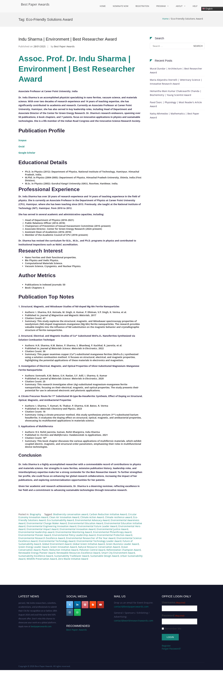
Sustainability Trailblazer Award (71, 555)
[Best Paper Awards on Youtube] (100, 604)
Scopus (22, 140)
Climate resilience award (118, 517)
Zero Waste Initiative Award (73, 558)
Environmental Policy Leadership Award (74, 535)
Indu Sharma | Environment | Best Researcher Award (67, 39)
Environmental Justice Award (112, 529)
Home (103, 6)
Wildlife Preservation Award (42, 558)
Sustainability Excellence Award (35, 555)
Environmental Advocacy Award (92, 520)
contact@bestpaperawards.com (131, 606)
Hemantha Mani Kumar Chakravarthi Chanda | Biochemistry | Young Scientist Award (175, 93)
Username (173, 602)
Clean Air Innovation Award (64, 517)
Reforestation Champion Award (123, 549)
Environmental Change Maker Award (47, 523)
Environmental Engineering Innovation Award (51, 526)
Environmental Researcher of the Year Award (90, 538)
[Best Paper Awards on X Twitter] (69, 604)
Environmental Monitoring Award (74, 532)
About (179, 6)
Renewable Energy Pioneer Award (36, 552)
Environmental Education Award (85, 523)
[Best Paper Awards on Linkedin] (77, 604)
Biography (35, 514)
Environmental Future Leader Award (97, 526)
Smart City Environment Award (118, 552)
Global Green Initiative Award (89, 544)
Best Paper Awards (35, 4)
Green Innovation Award (63, 546)
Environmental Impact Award (42, 529)
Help (195, 6)
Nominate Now (120, 6)
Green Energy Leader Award (33, 546)
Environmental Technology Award (57, 541)
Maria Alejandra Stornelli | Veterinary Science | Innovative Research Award (176, 81)
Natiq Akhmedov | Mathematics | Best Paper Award (174, 115)
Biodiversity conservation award (70, 514)
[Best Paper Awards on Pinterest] (85, 604)
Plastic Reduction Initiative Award (60, 549)
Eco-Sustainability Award (60, 520)
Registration (142, 6)
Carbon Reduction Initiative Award (108, 514)
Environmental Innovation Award (78, 529)
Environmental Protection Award (114, 535)
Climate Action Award (92, 517)
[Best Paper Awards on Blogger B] (92, 604)
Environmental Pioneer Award (34, 535)
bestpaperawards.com (41, 622)
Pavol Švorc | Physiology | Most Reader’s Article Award (176, 104)
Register (166, 645)
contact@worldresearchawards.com (133, 620)
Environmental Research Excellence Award (41, 538)
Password (173, 615)
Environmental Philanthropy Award (112, 532)
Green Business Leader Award (122, 544)
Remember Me (173, 628)
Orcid (21, 146)
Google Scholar (26, 152)
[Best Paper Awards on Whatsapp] (77, 612)
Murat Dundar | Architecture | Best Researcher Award (176, 70)
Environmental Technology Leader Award (99, 541)
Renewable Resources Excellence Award (78, 552)
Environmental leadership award (36, 532)
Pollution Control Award (92, 549)
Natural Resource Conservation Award (99, 546)
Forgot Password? (171, 648)
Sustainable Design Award (104, 555)
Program (161, 6)
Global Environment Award (57, 544)
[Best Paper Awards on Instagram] (69, 612)
